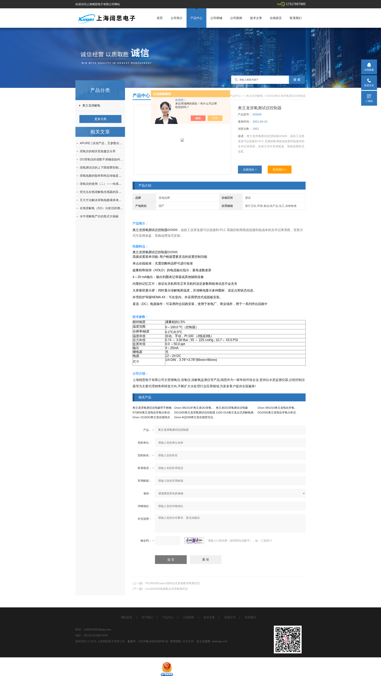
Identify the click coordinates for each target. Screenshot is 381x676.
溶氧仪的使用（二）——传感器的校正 (101, 183)
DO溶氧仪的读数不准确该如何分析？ (101, 159)
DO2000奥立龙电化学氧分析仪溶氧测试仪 (284, 412)
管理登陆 (175, 641)
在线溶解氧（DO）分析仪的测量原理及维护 (101, 208)
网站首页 (126, 617)
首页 (160, 18)
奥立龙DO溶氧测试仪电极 (232, 407)
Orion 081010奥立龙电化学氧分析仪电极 (283, 407)
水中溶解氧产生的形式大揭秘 (99, 216)
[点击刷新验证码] (194, 540)
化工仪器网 (203, 641)
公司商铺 (216, 18)
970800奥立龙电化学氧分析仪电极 (154, 412)
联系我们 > (279, 169)
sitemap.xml (219, 641)
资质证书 (229, 617)
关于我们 (147, 617)
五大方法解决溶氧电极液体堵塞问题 (101, 200)
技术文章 (256, 18)
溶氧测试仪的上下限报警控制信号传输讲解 (101, 167)
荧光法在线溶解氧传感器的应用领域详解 (101, 192)
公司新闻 (236, 18)
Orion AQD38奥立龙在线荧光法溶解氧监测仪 (202, 417)
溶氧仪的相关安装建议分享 (97, 151)
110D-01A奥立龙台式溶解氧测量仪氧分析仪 (243, 412)
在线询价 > (250, 169)
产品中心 (196, 18)
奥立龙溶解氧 (91, 105)
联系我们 (296, 18)
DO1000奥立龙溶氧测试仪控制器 (194, 412)
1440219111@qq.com (97, 629)
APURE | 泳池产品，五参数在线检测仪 (101, 143)
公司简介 (177, 18)
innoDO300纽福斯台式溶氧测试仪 (167, 588)
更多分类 (100, 119)
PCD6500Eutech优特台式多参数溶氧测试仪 (173, 583)
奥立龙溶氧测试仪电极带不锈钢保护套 (156, 407)
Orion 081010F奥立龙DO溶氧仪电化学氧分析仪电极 (206, 407)
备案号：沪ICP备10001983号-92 (147, 641)
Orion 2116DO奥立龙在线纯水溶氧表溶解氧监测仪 (164, 417)
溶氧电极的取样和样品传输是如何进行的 (101, 175)
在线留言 (276, 18)
